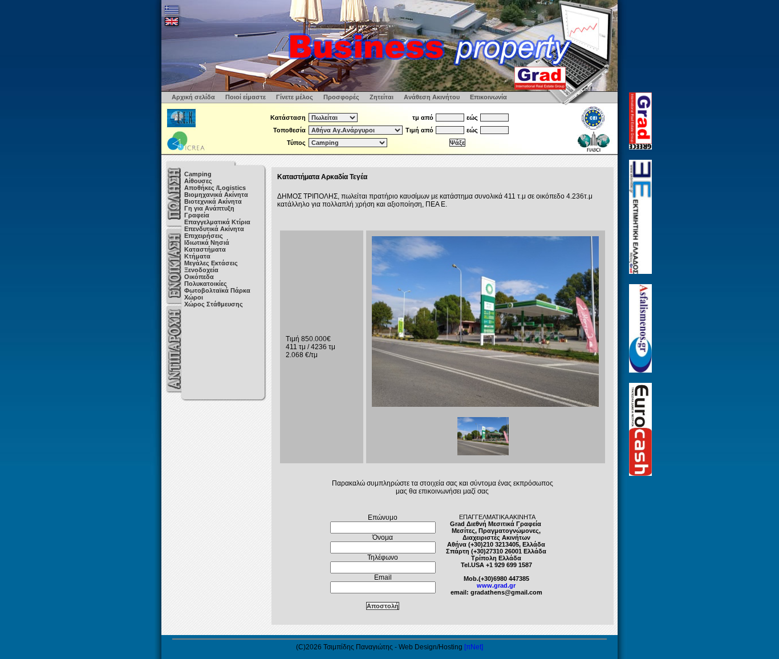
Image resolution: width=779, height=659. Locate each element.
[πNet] (473, 647)
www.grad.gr (496, 585)
